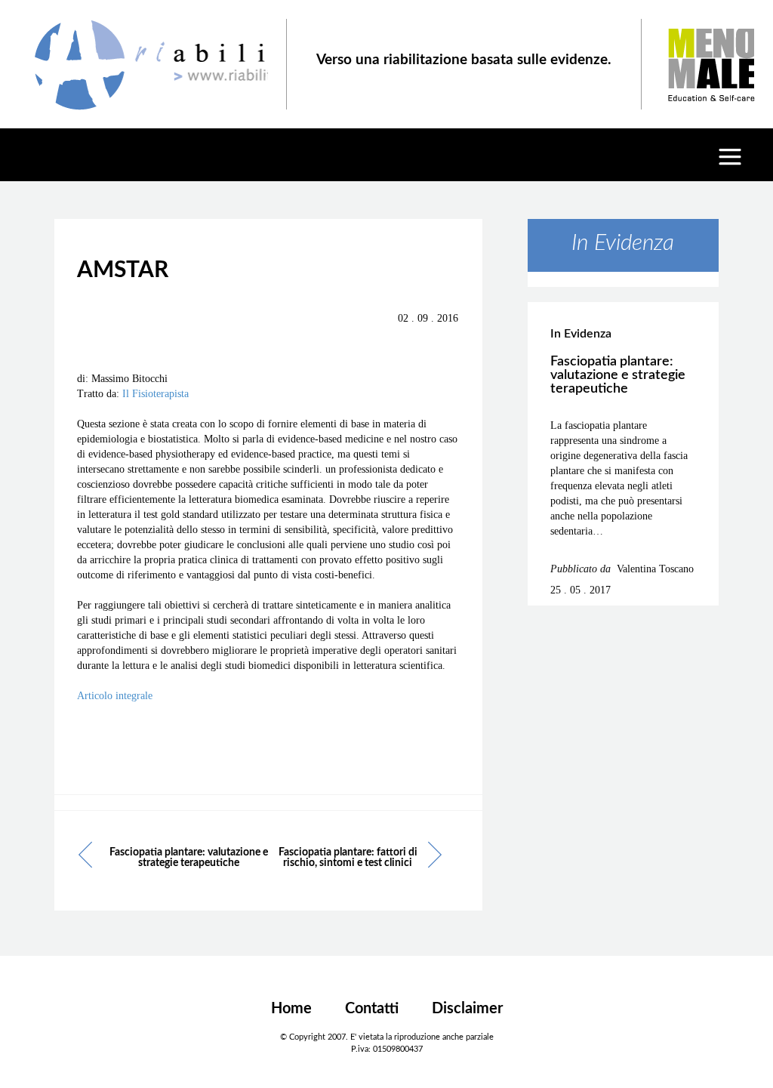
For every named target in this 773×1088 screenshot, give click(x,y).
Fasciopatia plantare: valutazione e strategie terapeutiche (188, 857)
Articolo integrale (114, 695)
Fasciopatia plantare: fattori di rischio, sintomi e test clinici (348, 857)
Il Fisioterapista (155, 393)
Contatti (372, 1008)
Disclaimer (467, 1008)
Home (291, 1008)
